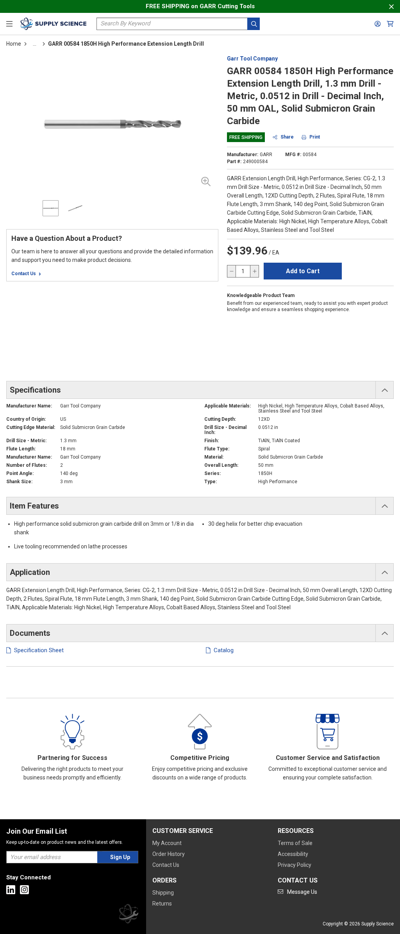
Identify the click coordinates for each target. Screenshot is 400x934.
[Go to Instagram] (24, 889)
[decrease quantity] (231, 271)
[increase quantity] (254, 271)
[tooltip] (34, 43)
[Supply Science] (128, 915)
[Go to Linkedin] (10, 889)
